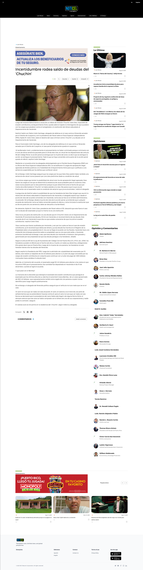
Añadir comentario (81, 319)
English (56, 555)
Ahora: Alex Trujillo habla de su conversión (26, 517)
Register (138, 2)
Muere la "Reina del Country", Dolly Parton (108, 73)
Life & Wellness (93, 15)
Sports (72, 15)
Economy (56, 15)
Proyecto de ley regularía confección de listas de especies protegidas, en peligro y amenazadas (109, 99)
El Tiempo (103, 15)
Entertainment (82, 15)
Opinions (64, 15)
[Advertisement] (71, 29)
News (48, 15)
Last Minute (40, 15)
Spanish (56, 553)
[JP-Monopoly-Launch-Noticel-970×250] (51, 483)
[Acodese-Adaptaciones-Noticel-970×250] (52, 57)
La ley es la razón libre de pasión (104, 215)
